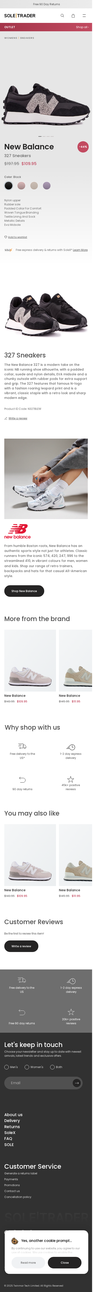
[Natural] (34, 186)
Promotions (12, 1185)
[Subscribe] (77, 1083)
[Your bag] (73, 15)
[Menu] (84, 15)
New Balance (29, 146)
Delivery (12, 1120)
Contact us (12, 1191)
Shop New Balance (24, 591)
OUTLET (9, 27)
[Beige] (21, 186)
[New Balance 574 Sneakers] (30, 661)
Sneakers (27, 38)
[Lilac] (47, 186)
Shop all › (82, 27)
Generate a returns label (20, 1173)
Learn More (80, 250)
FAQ (8, 1138)
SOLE (9, 1144)
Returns (12, 1126)
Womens (10, 38)
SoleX (10, 1132)
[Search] (62, 15)
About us (13, 1114)
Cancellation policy (17, 1197)
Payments (11, 1179)
